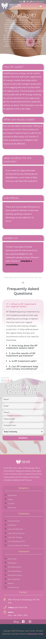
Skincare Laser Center (26, 631)
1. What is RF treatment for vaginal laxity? (21, 305)
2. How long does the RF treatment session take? (22, 346)
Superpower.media (35, 634)
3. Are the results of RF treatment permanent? (20, 354)
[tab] (23, 305)
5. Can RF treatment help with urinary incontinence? (22, 367)
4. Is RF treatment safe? (23, 361)
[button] (40, 6)
